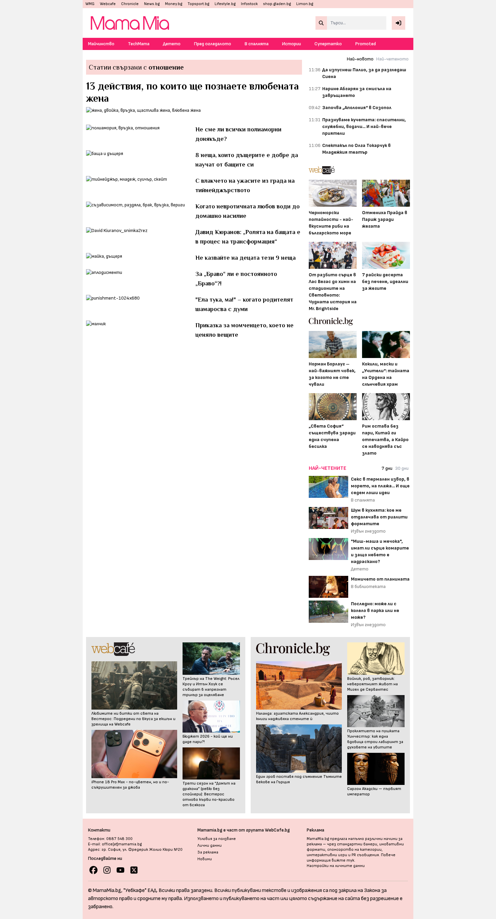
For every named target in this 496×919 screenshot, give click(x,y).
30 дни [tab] (402, 468)
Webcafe (108, 3)
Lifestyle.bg (225, 3)
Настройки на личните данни (336, 865)
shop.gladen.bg (277, 3)
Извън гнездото (368, 531)
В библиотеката (368, 586)
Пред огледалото (212, 44)
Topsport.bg (198, 3)
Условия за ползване (216, 838)
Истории (291, 44)
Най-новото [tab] (360, 59)
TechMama (138, 44)
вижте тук (343, 860)
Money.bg (173, 3)
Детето (172, 44)
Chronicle (130, 3)
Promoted (365, 44)
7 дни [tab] (387, 468)
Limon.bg (304, 3)
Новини (204, 859)
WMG (89, 3)
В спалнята (257, 44)
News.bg (152, 3)
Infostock (249, 3)
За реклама (207, 852)
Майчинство (101, 44)
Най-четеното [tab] (392, 59)
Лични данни (209, 845)
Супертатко (328, 44)
